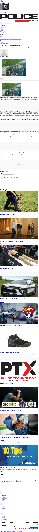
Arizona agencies (9, 171)
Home (1, 43)
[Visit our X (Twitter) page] (1, 474)
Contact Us (3, 517)
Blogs (4, 39)
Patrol (1, 28)
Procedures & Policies (3, 31)
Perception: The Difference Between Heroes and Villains (7, 158)
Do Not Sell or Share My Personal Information (16, 531)
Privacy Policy (2, 531)
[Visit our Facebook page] (0, 474)
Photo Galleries (18, 39)
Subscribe (1, 12)
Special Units (2, 32)
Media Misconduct (4, 171)
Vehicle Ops (1, 36)
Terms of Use (5, 531)
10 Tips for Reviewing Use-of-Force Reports (8, 467)
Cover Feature (3, 0)
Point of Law (1, 29)
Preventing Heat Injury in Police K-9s (7, 214)
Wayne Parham (7, 212)
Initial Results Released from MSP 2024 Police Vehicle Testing (12, 298)
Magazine (6, 39)
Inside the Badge (6, 43)
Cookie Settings (4, 516)
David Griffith (7, 266)
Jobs (20, 39)
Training (1, 35)
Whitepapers (8, 39)
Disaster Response (2, 25)
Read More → (2, 271)
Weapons (1, 38)
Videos (9, 0)
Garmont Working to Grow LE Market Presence (9, 352)
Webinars (11, 0)
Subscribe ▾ (2, 2)
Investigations (2, 27)
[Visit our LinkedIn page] (2, 474)
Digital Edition (5, 12)
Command (1, 24)
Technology (1, 33)
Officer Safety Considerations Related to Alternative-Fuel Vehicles (13, 325)
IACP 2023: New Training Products (7, 268)
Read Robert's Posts (2, 57)
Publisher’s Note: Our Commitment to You (8, 383)
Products (15, 39)
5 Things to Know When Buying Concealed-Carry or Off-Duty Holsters (14, 437)
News (5, 0)
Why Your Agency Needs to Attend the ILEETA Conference (11, 241)
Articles (7, 0)
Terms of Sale (8, 531)
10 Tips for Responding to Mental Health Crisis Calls (10, 410)
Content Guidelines (4, 518)
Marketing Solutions (4, 519)
